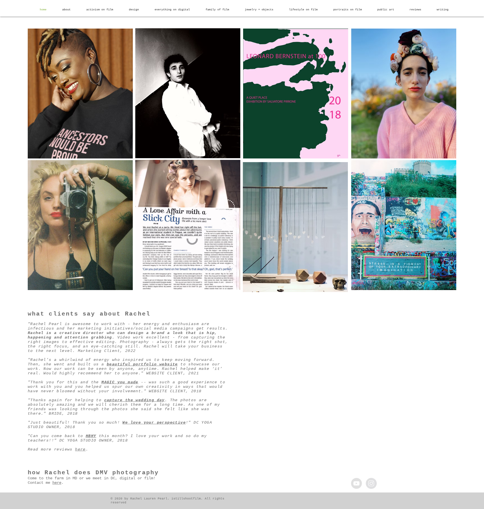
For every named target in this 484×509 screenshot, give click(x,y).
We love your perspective (154, 422)
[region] (80, 93)
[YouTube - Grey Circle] (356, 483)
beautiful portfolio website (142, 364)
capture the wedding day (134, 400)
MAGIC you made (119, 382)
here (80, 449)
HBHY (91, 436)
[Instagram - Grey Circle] (371, 483)
